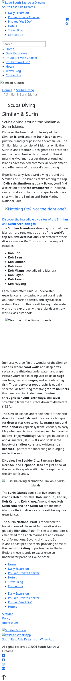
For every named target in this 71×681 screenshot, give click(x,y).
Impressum (10, 623)
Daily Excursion (18, 13)
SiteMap (7, 614)
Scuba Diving (25, 90)
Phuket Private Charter (24, 17)
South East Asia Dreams (18, 7)
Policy (6, 618)
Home (10, 49)
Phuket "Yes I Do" (20, 22)
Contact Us (15, 35)
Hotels (12, 26)
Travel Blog (15, 30)
